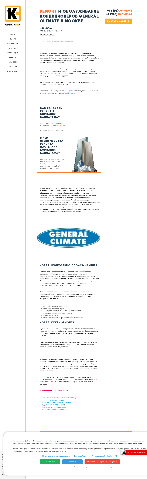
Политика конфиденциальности (56, 456)
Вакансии (13, 62)
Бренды (12, 57)
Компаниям (12, 43)
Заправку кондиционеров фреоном (57, 402)
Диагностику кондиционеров (54, 407)
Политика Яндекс (81, 456)
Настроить (72, 462)
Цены (12, 34)
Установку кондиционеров (53, 400)
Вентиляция (12, 53)
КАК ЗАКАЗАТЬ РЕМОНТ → (52, 31)
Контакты (13, 66)
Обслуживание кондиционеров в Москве (59, 398)
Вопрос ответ (13, 71)
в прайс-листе (69, 93)
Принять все (50, 462)
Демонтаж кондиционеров (53, 405)
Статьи (12, 48)
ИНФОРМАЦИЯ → (48, 34)
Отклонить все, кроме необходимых (102, 462)
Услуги (12, 39)
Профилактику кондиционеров (55, 409)
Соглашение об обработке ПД (104, 456)
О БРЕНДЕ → (46, 27)
